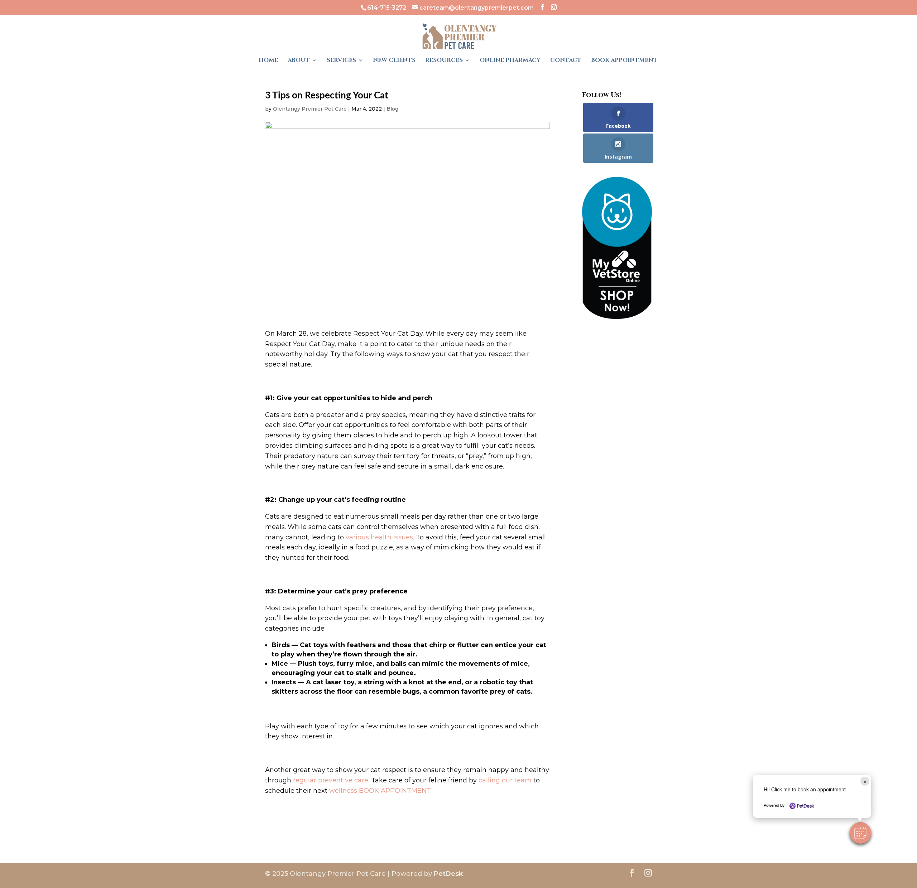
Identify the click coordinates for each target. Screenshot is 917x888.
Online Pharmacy (510, 61)
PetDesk (448, 874)
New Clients (394, 61)
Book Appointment (624, 61)
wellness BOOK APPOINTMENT (380, 791)
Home (268, 61)
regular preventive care (330, 780)
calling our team (505, 780)
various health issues (379, 537)
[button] (860, 833)
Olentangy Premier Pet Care (310, 109)
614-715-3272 (386, 7)
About (299, 61)
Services (341, 61)
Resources (444, 61)
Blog (392, 109)
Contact (565, 61)
